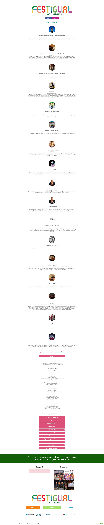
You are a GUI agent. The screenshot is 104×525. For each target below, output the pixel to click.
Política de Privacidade (97, 523)
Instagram (64, 467)
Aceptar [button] (101, 523)
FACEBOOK (48, 18)
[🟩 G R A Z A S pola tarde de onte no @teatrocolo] (69, 485)
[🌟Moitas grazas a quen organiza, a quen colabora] (59, 475)
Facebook (39, 467)
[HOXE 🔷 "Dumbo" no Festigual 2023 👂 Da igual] (69, 475)
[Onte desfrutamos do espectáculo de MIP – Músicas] (59, 485)
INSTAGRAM (55, 18)
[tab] (52, 356)
